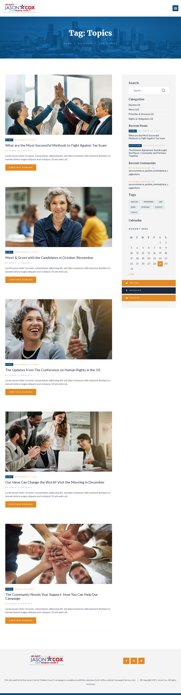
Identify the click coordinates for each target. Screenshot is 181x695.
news (133, 207)
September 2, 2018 (26, 477)
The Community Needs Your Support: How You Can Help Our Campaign (51, 596)
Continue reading (21, 167)
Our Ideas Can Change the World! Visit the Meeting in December (55, 482)
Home (68, 43)
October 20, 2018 (154, 145)
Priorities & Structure (139, 114)
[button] (175, 8)
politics (158, 207)
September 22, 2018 (26, 252)
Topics (134, 212)
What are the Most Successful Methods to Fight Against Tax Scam (56, 145)
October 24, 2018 (25, 140)
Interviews (148, 202)
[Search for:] (149, 90)
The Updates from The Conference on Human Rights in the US (52, 370)
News (9, 140)
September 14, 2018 (26, 364)
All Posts (85, 43)
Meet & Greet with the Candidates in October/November (49, 257)
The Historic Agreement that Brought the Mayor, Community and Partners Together (148, 153)
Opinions (145, 207)
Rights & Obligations (139, 118)
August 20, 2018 (24, 589)
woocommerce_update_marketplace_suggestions (148, 172)
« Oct (131, 274)
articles (134, 202)
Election (133, 104)
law (160, 202)
